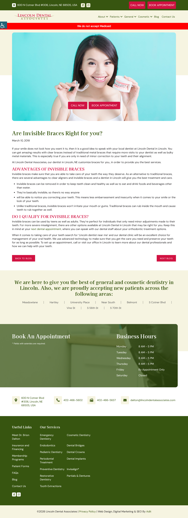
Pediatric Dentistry (51, 452)
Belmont (132, 302)
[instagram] (88, 5)
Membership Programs (19, 457)
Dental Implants (76, 458)
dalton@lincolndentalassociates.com (152, 400)
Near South (108, 302)
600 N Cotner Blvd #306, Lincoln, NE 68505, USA (32, 401)
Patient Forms (20, 466)
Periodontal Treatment (47, 460)
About (101, 16)
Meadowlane (30, 302)
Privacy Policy (87, 511)
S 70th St (115, 308)
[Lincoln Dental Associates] (34, 16)
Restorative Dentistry (47, 477)
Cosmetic (143, 16)
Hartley (54, 302)
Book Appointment (161, 5)
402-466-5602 (73, 400)
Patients (115, 16)
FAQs (15, 473)
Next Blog (166, 258)
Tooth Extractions (50, 486)
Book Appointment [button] (104, 105)
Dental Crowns (76, 452)
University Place (80, 302)
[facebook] (83, 5)
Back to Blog (23, 258)
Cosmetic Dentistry (78, 435)
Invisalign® (73, 469)
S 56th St (92, 308)
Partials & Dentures (78, 476)
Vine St (71, 308)
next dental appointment (46, 229)
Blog (156, 16)
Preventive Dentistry (52, 469)
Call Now (137, 5)
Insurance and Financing (20, 447)
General (128, 16)
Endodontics (47, 445)
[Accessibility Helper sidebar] (3, 25)
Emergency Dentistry (47, 437)
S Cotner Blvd (157, 302)
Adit (148, 511)
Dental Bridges (75, 445)
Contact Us (168, 16)
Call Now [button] (77, 105)
